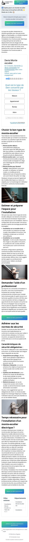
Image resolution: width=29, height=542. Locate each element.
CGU (11, 122)
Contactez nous (15, 537)
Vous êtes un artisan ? (21, 123)
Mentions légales (15, 534)
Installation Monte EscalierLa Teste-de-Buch (7, 508)
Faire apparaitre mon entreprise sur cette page (15, 530)
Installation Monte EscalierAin (20, 504)
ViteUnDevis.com (14, 123)
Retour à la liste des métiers (15, 118)
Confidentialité (14, 122)
